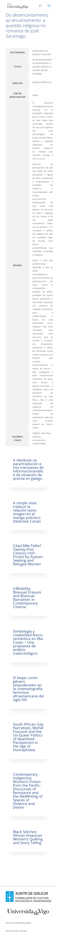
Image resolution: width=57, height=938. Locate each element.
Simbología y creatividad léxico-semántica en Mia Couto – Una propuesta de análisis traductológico (28, 642)
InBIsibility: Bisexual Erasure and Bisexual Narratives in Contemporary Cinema (27, 597)
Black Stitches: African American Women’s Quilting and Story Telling (28, 837)
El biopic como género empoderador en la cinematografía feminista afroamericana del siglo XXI (28, 688)
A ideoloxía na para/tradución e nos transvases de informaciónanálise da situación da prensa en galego (28, 469)
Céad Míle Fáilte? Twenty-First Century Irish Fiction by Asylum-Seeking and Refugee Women (28, 554)
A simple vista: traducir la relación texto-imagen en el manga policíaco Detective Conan (27, 512)
